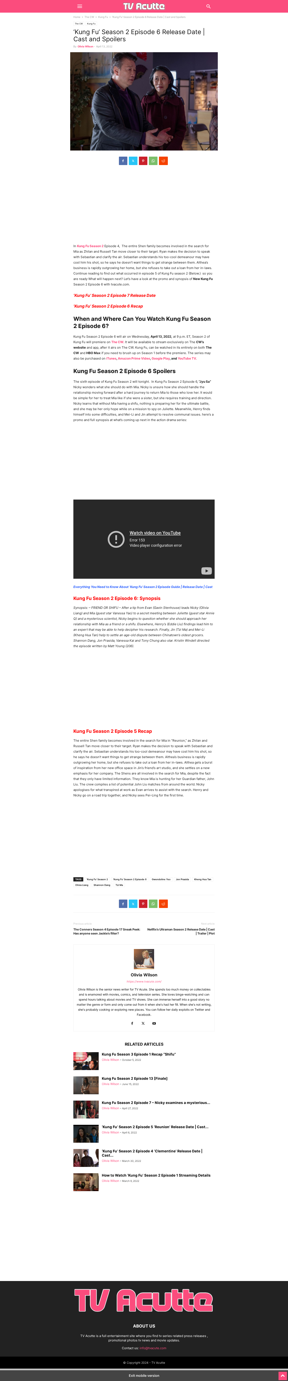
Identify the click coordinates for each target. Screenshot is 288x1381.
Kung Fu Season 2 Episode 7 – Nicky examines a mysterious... (156, 1103)
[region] (144, 206)
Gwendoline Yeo (161, 879)
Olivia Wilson (85, 46)
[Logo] (144, 1313)
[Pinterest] (143, 161)
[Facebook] (123, 161)
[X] (133, 161)
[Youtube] (154, 1023)
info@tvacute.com (153, 1348)
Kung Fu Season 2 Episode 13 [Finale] (135, 1078)
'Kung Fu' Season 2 (97, 879)
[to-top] (283, 1374)
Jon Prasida (182, 879)
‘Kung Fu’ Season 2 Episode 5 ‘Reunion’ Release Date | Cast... (155, 1127)
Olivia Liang (81, 885)
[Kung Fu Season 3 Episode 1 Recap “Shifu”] (86, 1061)
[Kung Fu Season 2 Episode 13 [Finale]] (86, 1085)
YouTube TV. (187, 358)
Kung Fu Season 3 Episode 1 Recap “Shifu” (139, 1054)
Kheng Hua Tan (202, 879)
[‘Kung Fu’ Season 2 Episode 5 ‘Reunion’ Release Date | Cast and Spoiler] (86, 1134)
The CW (89, 17)
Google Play (161, 358)
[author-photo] (144, 969)
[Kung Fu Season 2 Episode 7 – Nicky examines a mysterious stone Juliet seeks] (86, 1110)
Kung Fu (103, 17)
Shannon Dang (102, 885)
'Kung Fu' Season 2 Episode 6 (130, 879)
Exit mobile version (144, 1375)
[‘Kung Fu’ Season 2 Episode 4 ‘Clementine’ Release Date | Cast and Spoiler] (86, 1158)
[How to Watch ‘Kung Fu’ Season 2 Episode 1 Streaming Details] (86, 1182)
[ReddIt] (163, 161)
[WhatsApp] (153, 161)
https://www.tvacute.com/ (144, 981)
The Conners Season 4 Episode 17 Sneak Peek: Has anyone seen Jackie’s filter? (106, 931)
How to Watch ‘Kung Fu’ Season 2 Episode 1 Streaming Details (156, 1175)
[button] (79, 6)
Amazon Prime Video (134, 358)
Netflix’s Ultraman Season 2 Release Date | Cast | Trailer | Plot (181, 931)
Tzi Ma (119, 885)
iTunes (111, 358)
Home (76, 17)
